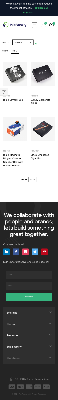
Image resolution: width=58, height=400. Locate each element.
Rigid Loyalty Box (13, 99)
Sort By (6, 42)
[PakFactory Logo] (15, 25)
